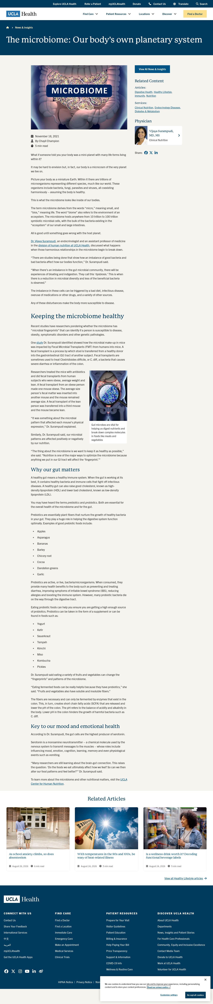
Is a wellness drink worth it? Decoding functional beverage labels (171, 855)
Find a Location (63, 926)
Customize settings (168, 994)
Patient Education (115, 932)
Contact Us (159, 3)
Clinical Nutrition (144, 107)
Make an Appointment (67, 944)
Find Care (88, 13)
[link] (146, 153)
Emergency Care (64, 938)
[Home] (7, 27)
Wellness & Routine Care (119, 969)
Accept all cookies (195, 995)
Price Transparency (116, 950)
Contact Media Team (169, 950)
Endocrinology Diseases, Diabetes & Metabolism (158, 109)
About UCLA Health (168, 920)
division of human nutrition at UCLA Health (63, 245)
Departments (165, 926)
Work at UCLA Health (169, 963)
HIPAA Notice (65, 982)
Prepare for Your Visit (117, 920)
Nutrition (151, 95)
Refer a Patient (93, 3)
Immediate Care (63, 932)
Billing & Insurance (116, 938)
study (39, 342)
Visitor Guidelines (115, 926)
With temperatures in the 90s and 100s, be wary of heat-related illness (106, 855)
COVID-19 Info (114, 963)
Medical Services (64, 950)
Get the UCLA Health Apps (18, 957)
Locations (144, 13)
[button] (65, 4)
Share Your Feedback (15, 926)
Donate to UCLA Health (170, 957)
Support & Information (118, 957)
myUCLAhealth (117, 3)
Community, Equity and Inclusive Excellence (181, 944)
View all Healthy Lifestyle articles (183, 878)
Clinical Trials (62, 957)
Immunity (140, 95)
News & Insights (24, 27)
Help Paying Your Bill (117, 944)
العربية (7, 944)
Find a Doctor (195, 13)
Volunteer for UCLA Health (172, 969)
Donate (137, 3)
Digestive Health (143, 91)
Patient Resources (116, 13)
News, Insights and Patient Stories (176, 932)
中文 (6, 938)
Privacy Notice (84, 982)
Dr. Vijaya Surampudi (43, 241)
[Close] (205, 979)
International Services (15, 932)
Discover (167, 13)
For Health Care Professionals (174, 938)
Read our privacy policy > (158, 987)
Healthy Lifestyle (163, 91)
